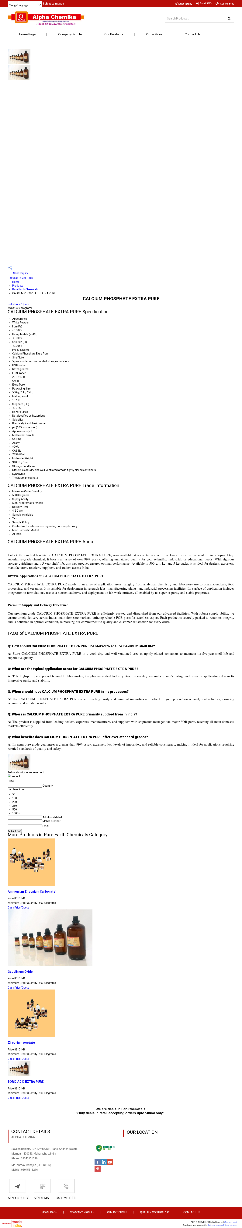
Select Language (53, 3)
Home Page (27, 34)
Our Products (113, 34)
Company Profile (70, 34)
